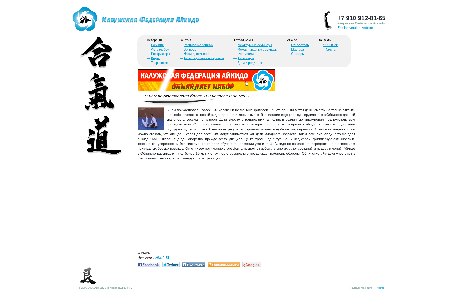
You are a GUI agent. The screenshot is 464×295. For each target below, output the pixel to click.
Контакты (325, 40)
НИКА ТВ (162, 257)
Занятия (185, 40)
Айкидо (292, 40)
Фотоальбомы (243, 40)
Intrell (381, 287)
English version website (355, 28)
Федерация (155, 40)
